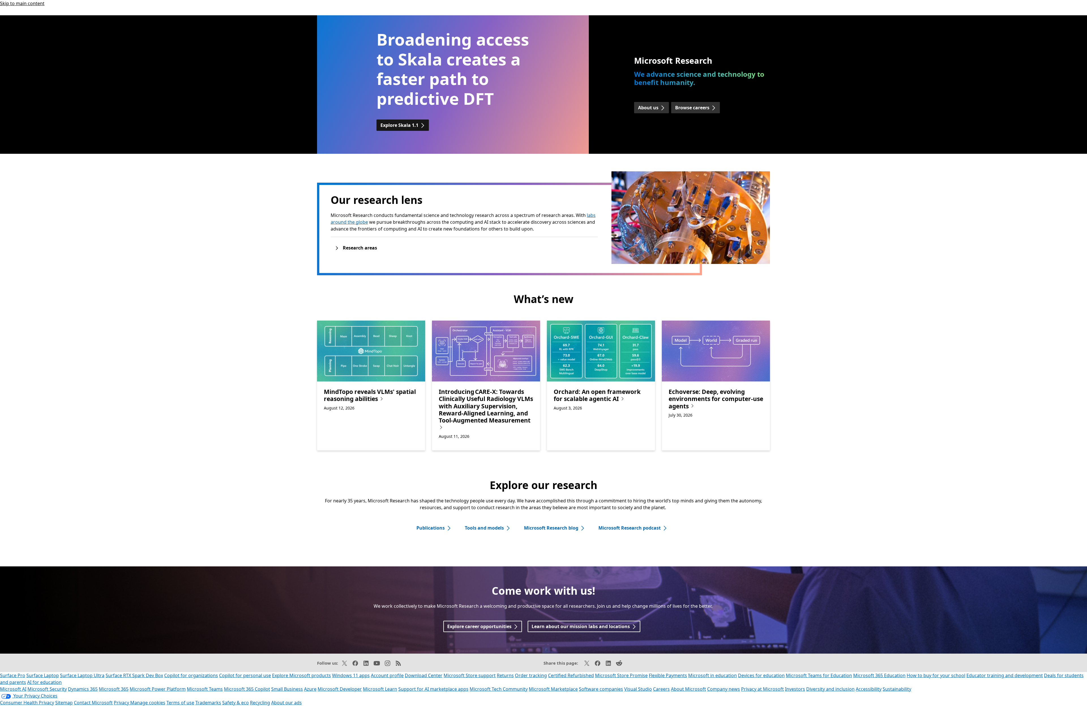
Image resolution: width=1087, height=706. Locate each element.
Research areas (360, 248)
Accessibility (868, 689)
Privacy (122, 702)
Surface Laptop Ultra (82, 675)
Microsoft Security (47, 689)
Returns (505, 675)
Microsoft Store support (470, 675)
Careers (661, 689)
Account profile (387, 675)
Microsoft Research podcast (629, 528)
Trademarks (208, 702)
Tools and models (484, 528)
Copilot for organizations (191, 675)
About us (648, 107)
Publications (430, 528)
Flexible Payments (668, 675)
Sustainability (897, 689)
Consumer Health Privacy (27, 702)
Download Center (423, 675)
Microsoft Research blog (551, 528)
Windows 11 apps (351, 675)
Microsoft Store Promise (621, 675)
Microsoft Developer (340, 689)
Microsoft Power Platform (158, 689)
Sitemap (64, 702)
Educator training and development (1004, 675)
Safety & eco (235, 702)
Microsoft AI (13, 689)
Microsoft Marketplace (553, 689)
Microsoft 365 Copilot (247, 689)
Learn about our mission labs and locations (581, 626)
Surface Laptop (42, 675)
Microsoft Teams (205, 689)
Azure (310, 689)
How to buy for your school (936, 675)
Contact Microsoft (93, 702)
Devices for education (761, 675)
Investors (795, 689)
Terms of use (180, 702)
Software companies (601, 689)
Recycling (260, 702)
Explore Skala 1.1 (399, 125)
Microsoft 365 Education (879, 675)
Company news (723, 689)
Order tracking (531, 675)
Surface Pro (12, 675)
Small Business (287, 689)
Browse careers (692, 107)
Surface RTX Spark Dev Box (134, 675)
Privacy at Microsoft (762, 689)
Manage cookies (147, 702)
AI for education (44, 682)
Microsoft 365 (114, 689)
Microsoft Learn (380, 689)
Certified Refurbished (571, 675)
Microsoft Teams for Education (819, 675)
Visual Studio (638, 689)
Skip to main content (22, 3)
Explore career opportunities (479, 626)
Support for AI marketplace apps (433, 689)
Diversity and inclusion (830, 689)
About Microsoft (688, 689)
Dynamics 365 (83, 689)
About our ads (286, 702)
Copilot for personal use (245, 675)
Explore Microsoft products (301, 675)
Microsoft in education (712, 675)
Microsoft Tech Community (499, 689)
